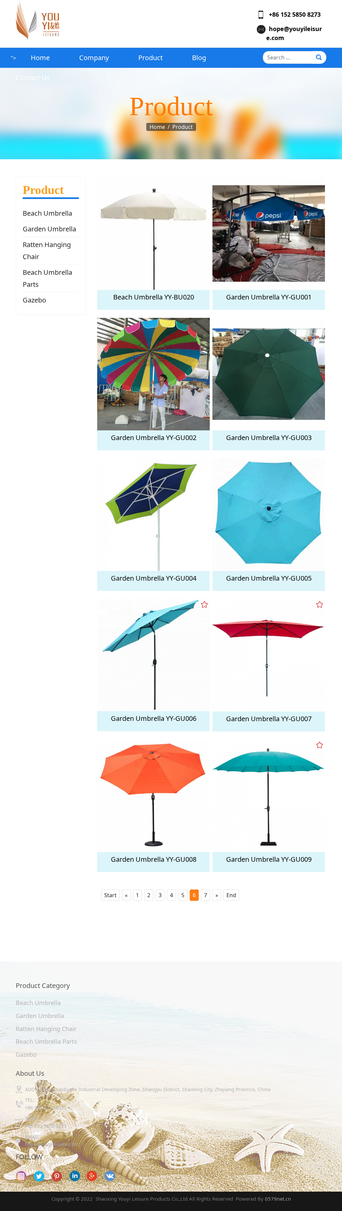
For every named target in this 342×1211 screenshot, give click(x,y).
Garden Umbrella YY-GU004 (153, 578)
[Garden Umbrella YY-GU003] (268, 374)
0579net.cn (278, 1198)
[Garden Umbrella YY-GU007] (268, 655)
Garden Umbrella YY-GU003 (269, 437)
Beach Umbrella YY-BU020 (153, 296)
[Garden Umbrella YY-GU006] (153, 655)
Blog (199, 57)
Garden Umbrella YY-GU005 (269, 578)
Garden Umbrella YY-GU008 (153, 859)
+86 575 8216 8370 (45, 1107)
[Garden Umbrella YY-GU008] (153, 796)
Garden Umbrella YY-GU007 (269, 718)
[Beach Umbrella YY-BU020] (153, 233)
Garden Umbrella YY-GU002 (153, 437)
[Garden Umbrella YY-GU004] (153, 514)
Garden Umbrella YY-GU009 (269, 859)
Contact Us (33, 77)
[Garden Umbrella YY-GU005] (268, 514)
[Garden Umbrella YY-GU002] (153, 374)
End (231, 895)
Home (40, 57)
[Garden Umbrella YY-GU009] (268, 796)
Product (150, 57)
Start (110, 895)
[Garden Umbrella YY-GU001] (268, 233)
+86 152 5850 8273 (292, 14)
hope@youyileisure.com (51, 1144)
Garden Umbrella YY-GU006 (153, 718)
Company (94, 57)
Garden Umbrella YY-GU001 (269, 296)
